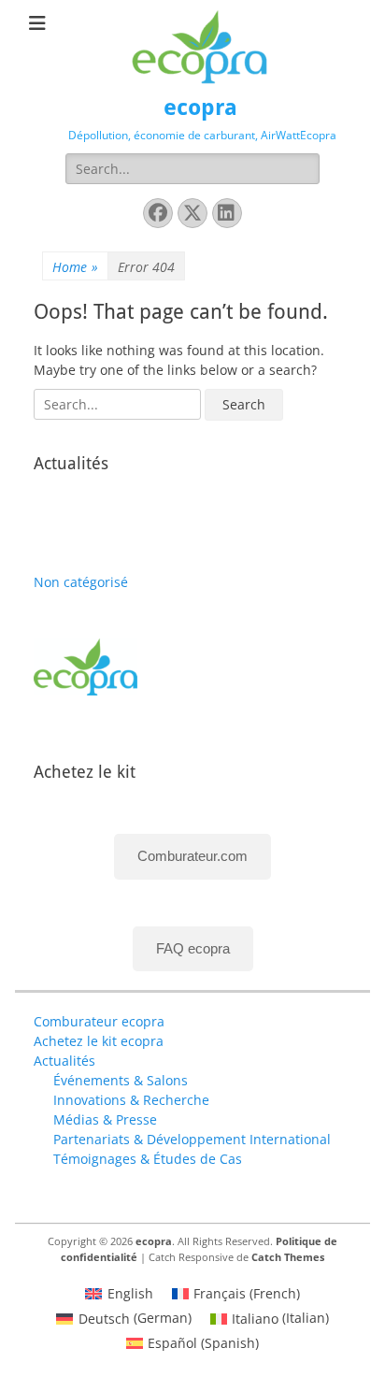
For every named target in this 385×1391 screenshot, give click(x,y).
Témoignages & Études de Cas (147, 1159)
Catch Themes (287, 1257)
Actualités (64, 1060)
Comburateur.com (192, 856)
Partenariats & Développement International (192, 1139)
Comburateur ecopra (99, 1021)
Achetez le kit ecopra (99, 1041)
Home (75, 267)
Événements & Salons (120, 1080)
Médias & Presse (105, 1119)
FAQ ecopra (193, 948)
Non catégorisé (81, 582)
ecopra (200, 107)
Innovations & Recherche (131, 1100)
